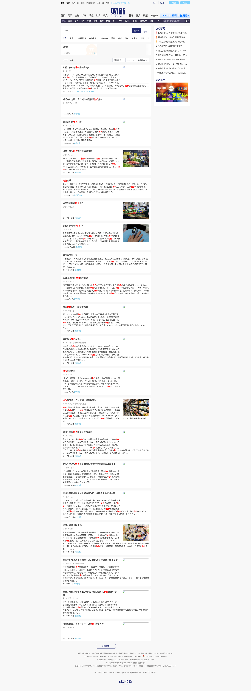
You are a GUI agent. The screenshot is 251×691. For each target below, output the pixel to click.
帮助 (108, 2)
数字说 (128, 21)
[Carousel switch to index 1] (181, 99)
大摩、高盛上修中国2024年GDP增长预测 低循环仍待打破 (91, 593)
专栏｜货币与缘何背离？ (76, 67)
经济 (70, 15)
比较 (135, 21)
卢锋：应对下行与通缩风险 (77, 151)
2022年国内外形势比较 (75, 278)
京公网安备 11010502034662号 (156, 656)
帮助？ (146, 31)
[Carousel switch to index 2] (183, 99)
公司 (84, 15)
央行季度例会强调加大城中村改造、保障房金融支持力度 (89, 493)
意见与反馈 (127, 672)
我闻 (68, 2)
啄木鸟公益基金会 (115, 672)
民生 (114, 21)
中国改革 (143, 21)
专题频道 (77, 114)
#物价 (65, 46)
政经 (91, 15)
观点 (105, 15)
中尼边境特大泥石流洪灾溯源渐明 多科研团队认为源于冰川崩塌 (184, 41)
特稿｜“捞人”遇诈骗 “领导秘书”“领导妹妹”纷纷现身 (178, 32)
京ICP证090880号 (90, 656)
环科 (108, 21)
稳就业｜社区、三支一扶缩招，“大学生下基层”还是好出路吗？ (183, 64)
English (154, 15)
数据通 (183, 15)
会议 (83, 2)
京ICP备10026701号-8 (105, 656)
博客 (131, 15)
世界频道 (77, 584)
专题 (151, 21)
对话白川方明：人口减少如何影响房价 (82, 99)
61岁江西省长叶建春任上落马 (170, 46)
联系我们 (146, 672)
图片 (138, 15)
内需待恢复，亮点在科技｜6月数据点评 (83, 623)
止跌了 (68, 180)
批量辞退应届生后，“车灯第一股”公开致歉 (175, 55)
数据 (62, 2)
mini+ (165, 15)
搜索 (135, 31)
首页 (63, 15)
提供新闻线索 (137, 672)
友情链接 (153, 672)
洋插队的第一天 (70, 255)
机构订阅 (75, 2)
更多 (64, 21)
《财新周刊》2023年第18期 (84, 91)
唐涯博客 (78, 270)
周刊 (174, 15)
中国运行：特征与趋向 (75, 307)
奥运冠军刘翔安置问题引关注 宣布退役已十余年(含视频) (181, 50)
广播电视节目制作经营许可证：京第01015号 (112, 659)
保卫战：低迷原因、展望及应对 (79, 400)
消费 (89, 21)
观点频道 (77, 143)
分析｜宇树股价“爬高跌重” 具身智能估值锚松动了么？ (180, 59)
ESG (120, 21)
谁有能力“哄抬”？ (73, 225)
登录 (154, 2)
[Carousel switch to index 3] (186, 99)
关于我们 (98, 672)
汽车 (83, 21)
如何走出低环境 (72, 122)
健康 (102, 21)
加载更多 (106, 646)
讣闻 (157, 21)
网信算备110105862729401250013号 (128, 656)
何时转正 (69, 371)
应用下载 (100, 2)
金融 (77, 15)
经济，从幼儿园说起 (72, 525)
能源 (95, 21)
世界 (98, 15)
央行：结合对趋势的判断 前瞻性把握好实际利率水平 (89, 464)
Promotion (90, 2)
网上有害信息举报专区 (120, 2)
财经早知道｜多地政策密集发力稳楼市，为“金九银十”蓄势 (181, 37)
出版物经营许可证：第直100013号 (142, 659)
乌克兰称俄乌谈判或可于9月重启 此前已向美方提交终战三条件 (183, 72)
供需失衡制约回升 (73, 203)
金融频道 (78, 485)
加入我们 (105, 672)
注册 (162, 2)
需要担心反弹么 (72, 339)
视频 (145, 15)
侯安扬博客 (78, 195)
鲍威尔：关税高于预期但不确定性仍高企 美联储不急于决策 (90, 560)
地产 (76, 21)
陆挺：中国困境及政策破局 (77, 432)
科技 (70, 21)
